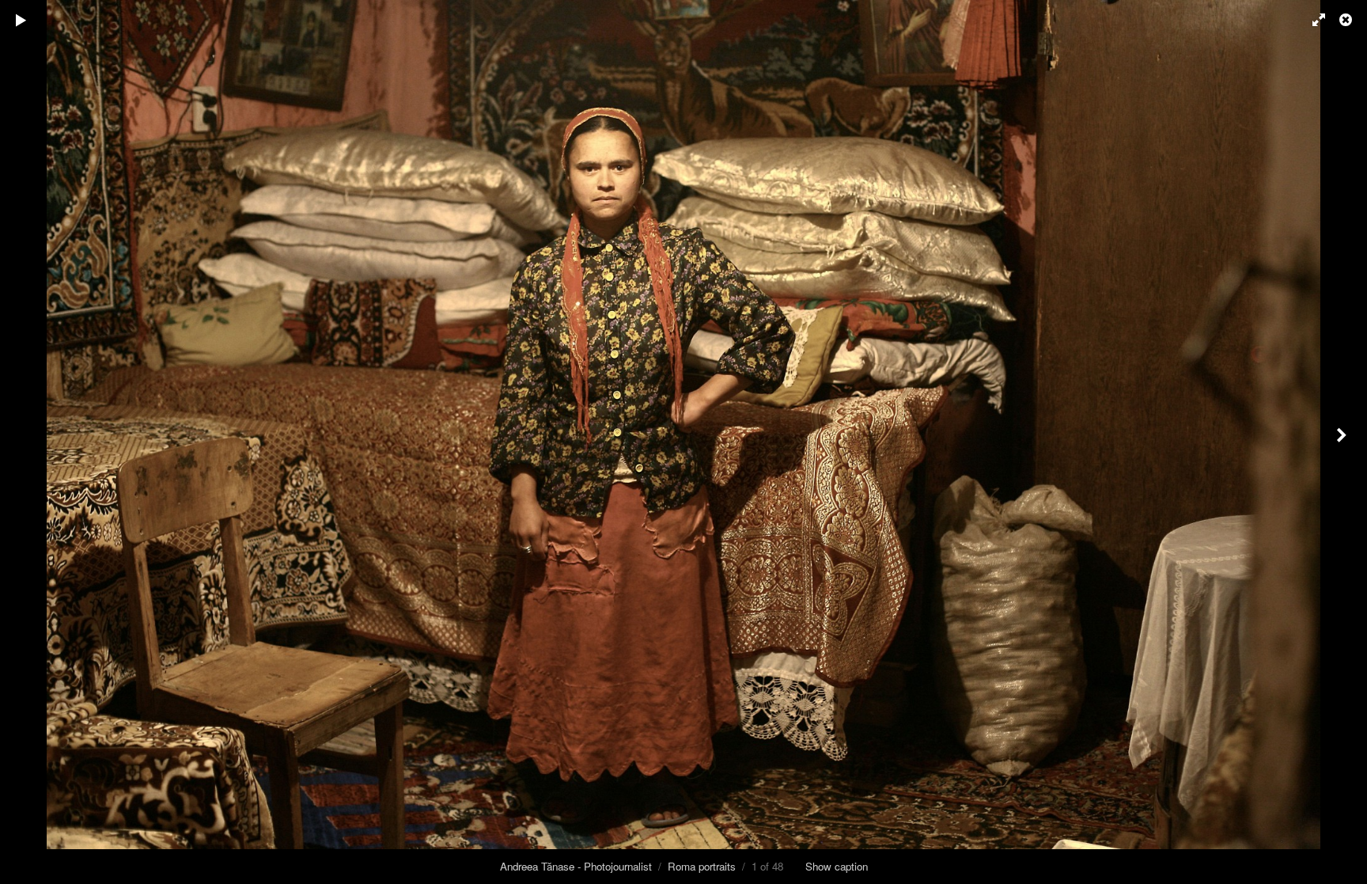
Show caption (836, 866)
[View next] (1343, 442)
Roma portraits (702, 866)
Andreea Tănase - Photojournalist (576, 866)
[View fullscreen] (1311, 20)
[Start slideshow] (21, 20)
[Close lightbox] (1347, 20)
